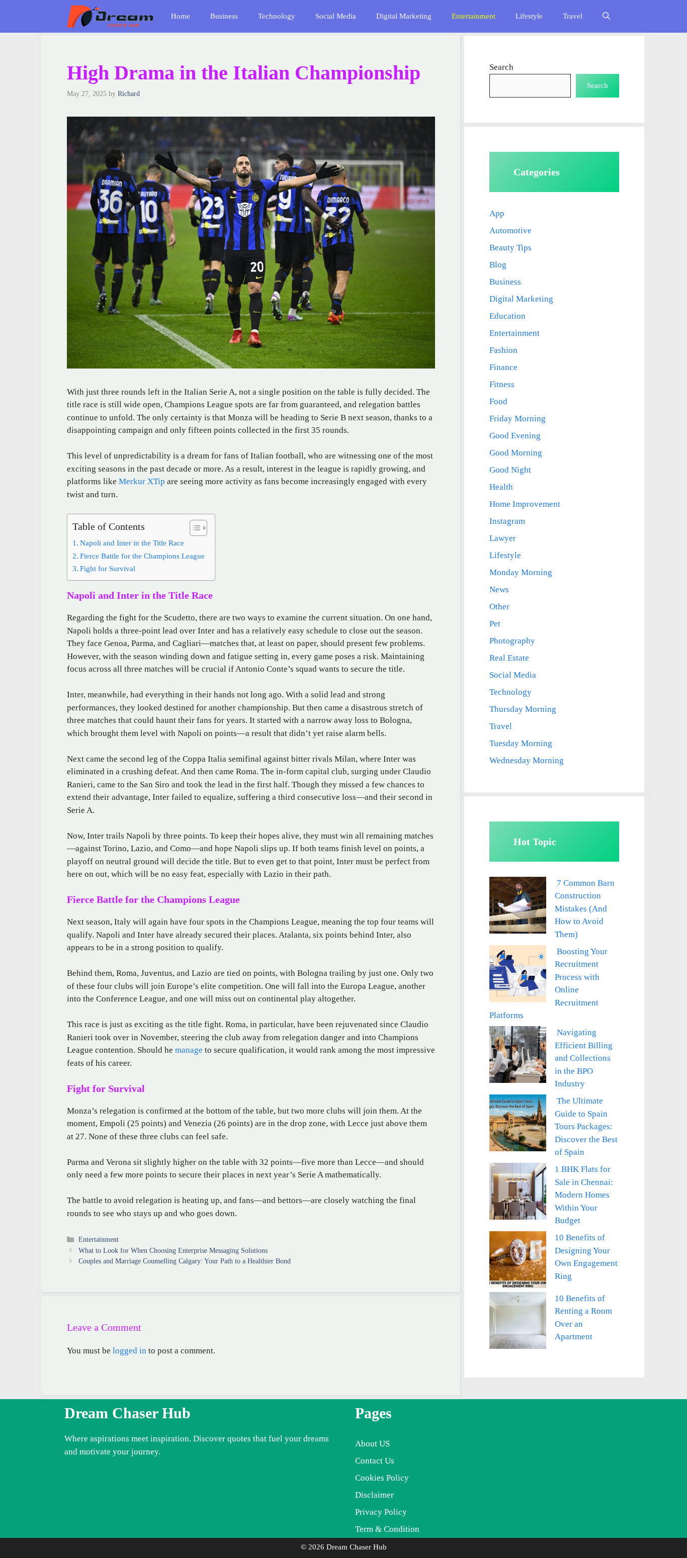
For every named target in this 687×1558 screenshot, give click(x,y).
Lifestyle (529, 16)
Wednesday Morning (526, 760)
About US (372, 1443)
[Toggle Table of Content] (193, 527)
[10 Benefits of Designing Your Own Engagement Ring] (517, 1261)
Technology (276, 16)
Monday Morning (520, 572)
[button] (606, 16)
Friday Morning (517, 418)
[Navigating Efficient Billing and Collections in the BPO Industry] (517, 1056)
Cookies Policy (382, 1478)
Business (224, 16)
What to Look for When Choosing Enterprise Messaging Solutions (173, 1250)
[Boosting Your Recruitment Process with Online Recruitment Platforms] (517, 975)
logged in (129, 1350)
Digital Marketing (404, 16)
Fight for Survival (107, 568)
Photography (512, 641)
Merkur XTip (142, 481)
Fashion (503, 350)
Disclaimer (374, 1495)
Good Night (510, 470)
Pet (494, 623)
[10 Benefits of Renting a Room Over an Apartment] (517, 1322)
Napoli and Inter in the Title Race (132, 542)
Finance (503, 367)
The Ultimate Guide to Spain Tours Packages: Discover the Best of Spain (586, 1126)
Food (498, 401)
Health (501, 487)
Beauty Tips (510, 247)
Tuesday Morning (520, 743)
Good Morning (515, 452)
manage (189, 1050)
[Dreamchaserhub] (110, 16)
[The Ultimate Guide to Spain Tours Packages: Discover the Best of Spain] (517, 1124)
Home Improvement (524, 504)
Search (501, 67)
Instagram (507, 521)
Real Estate (509, 658)
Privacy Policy (381, 1512)
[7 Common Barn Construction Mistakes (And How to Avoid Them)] (517, 907)
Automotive (510, 230)
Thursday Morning (522, 709)
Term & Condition (387, 1529)
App (496, 213)
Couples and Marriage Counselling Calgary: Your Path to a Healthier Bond (184, 1261)
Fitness (501, 384)
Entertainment (473, 16)
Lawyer (502, 538)
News (499, 589)
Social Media (335, 16)
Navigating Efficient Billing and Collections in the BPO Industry (584, 1058)
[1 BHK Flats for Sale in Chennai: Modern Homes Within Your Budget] (517, 1193)
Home (180, 16)
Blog (497, 264)
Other (499, 606)
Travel (572, 16)
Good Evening (515, 435)
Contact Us (374, 1460)
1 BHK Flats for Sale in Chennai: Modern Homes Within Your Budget (584, 1194)
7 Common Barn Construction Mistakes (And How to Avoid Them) (585, 908)
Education (507, 316)
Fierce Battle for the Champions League (142, 556)
